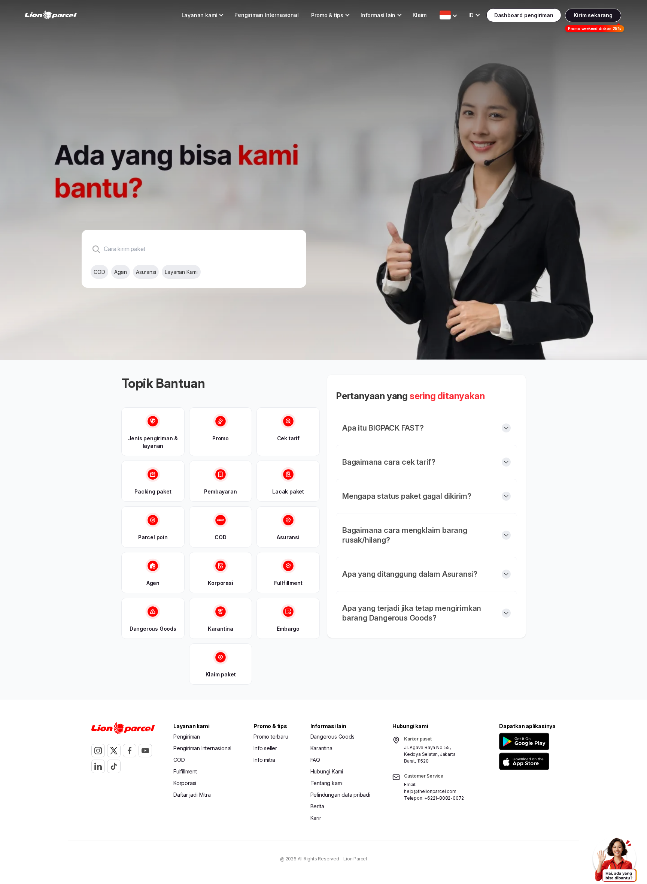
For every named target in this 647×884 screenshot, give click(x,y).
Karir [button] (315, 818)
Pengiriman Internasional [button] (266, 15)
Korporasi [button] (184, 783)
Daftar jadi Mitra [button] (192, 794)
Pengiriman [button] (186, 736)
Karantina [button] (321, 748)
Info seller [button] (265, 748)
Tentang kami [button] (326, 783)
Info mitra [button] (264, 760)
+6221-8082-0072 (444, 798)
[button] (525, 741)
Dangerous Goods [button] (332, 736)
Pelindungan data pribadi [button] (340, 794)
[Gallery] (323, 180)
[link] (51, 15)
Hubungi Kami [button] (326, 771)
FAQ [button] (315, 760)
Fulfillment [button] (185, 771)
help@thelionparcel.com (430, 791)
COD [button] (179, 760)
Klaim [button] (419, 15)
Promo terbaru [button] (270, 736)
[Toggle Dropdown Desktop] (445, 15)
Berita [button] (317, 806)
